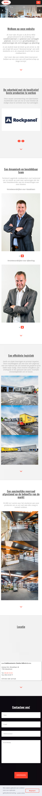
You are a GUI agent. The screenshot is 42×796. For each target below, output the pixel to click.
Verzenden (21, 775)
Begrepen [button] (32, 790)
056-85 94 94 (8, 673)
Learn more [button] (21, 793)
